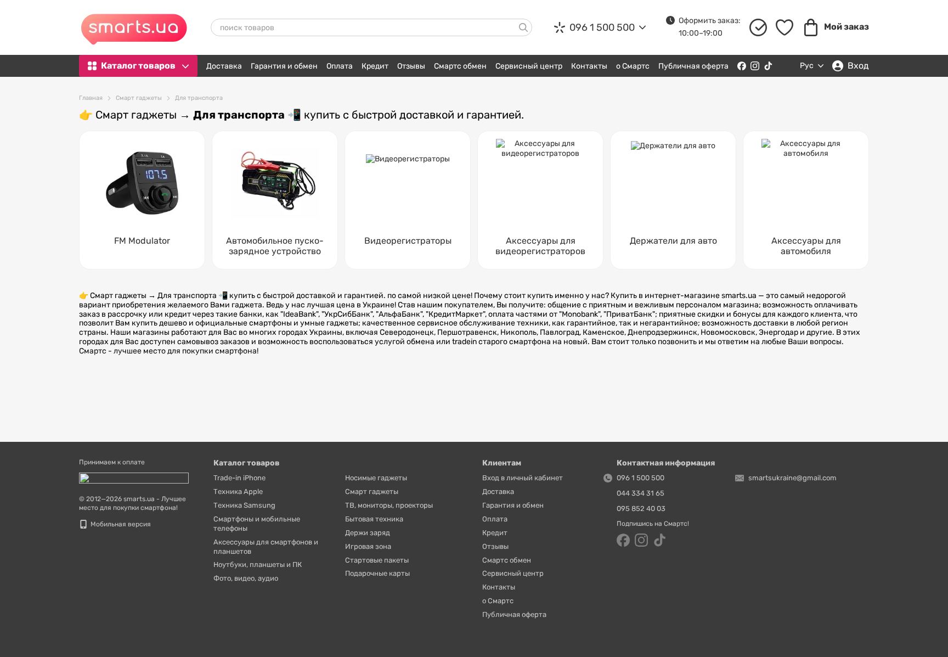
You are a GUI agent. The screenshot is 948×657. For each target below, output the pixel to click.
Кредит (375, 66)
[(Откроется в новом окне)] (134, 477)
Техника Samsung (244, 505)
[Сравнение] (758, 27)
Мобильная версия (120, 524)
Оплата (339, 66)
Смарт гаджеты (371, 491)
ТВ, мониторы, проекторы (389, 505)
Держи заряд (367, 533)
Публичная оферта (693, 66)
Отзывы (411, 66)
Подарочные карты (377, 573)
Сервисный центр (528, 66)
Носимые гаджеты (376, 478)
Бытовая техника (374, 519)
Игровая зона (368, 546)
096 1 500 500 (602, 27)
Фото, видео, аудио (245, 578)
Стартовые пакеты (377, 560)
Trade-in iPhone (239, 478)
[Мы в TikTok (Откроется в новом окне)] (768, 65)
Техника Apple (238, 491)
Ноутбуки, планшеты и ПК (257, 564)
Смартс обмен (460, 66)
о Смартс (633, 66)
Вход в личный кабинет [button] (522, 478)
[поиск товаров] (523, 27)
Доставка (224, 66)
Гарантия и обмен (284, 66)
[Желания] (784, 27)
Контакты (589, 66)
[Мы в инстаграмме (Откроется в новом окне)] (755, 65)
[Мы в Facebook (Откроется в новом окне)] (741, 65)
